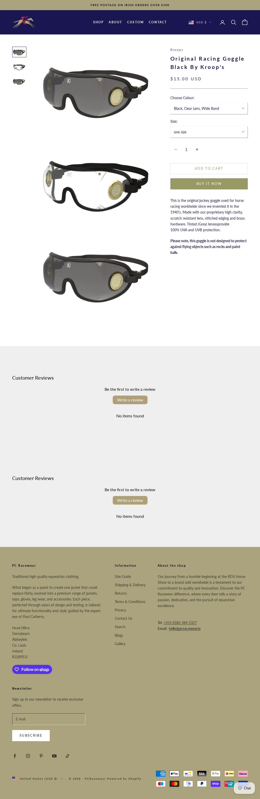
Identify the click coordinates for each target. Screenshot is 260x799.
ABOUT (115, 22)
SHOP (98, 22)
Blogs (119, 635)
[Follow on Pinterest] (41, 755)
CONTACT (158, 22)
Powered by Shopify (124, 778)
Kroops (176, 50)
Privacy (120, 610)
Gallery (120, 644)
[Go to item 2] (19, 66)
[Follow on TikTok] (67, 755)
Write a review (130, 399)
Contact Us (123, 618)
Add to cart (209, 168)
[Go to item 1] (19, 52)
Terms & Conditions (130, 601)
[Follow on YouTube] (54, 755)
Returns (121, 593)
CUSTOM (135, 22)
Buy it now (209, 184)
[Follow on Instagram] (27, 755)
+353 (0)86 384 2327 (180, 622)
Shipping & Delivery (130, 585)
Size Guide (123, 576)
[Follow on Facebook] (14, 755)
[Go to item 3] (19, 81)
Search (120, 627)
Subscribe (31, 735)
